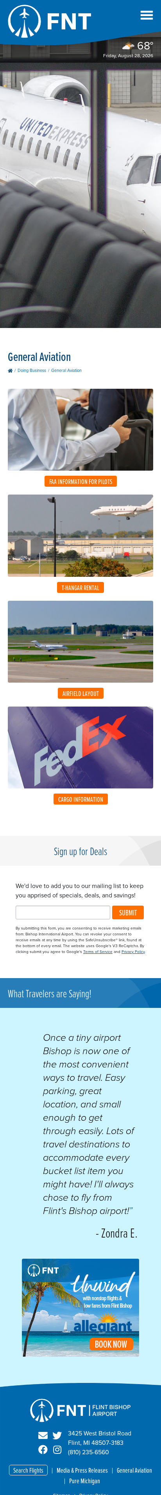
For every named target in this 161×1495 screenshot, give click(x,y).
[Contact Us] (43, 1436)
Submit (128, 912)
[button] (146, 15)
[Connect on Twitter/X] (57, 1436)
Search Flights (28, 1470)
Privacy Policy (133, 952)
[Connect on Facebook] (43, 1450)
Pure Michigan (84, 1481)
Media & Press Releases (82, 1470)
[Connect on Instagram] (57, 1450)
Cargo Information (80, 799)
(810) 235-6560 (88, 1452)
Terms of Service (98, 952)
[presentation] (80, 1354)
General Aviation (134, 1470)
